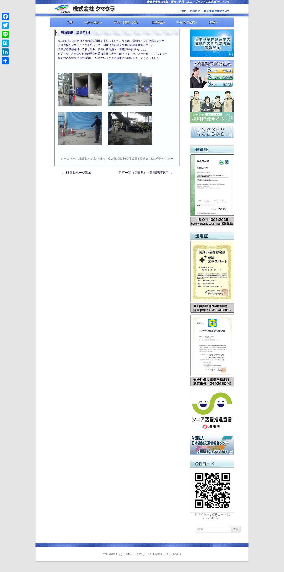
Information (92, 22)
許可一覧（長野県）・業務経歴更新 (145, 172)
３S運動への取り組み (91, 158)
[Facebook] (5, 16)
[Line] (5, 34)
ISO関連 (157, 22)
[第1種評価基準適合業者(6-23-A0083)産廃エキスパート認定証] (212, 312)
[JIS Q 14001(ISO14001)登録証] (212, 226)
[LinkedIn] (5, 52)
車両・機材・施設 (126, 22)
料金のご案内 (186, 22)
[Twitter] (5, 25)
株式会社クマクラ (161, 158)
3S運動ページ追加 (76, 172)
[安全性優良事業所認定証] (212, 386)
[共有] (5, 60)
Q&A (212, 22)
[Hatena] (5, 43)
